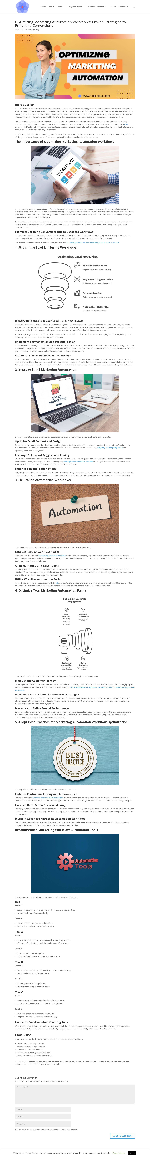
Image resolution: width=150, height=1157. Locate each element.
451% (126, 124)
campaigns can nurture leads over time (78, 461)
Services (60, 7)
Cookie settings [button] (119, 1153)
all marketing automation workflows (52, 555)
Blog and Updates (76, 7)
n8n (57, 583)
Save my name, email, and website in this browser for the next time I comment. (48, 1130)
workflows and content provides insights (48, 798)
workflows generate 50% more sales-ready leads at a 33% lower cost (92, 243)
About (51, 7)
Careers (113, 7)
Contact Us (123, 7)
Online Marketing (32, 30)
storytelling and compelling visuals (110, 448)
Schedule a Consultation (96, 7)
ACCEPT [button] (132, 1153)
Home (43, 7)
